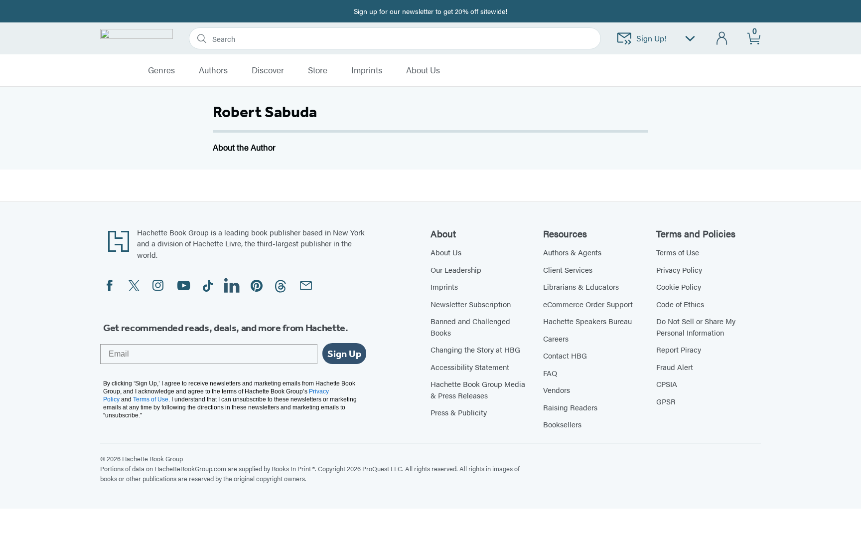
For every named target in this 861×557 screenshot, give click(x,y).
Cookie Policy (678, 286)
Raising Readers (570, 407)
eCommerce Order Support (588, 304)
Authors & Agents (572, 252)
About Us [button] (423, 70)
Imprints (366, 70)
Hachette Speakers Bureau (587, 321)
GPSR (666, 401)
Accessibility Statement (469, 367)
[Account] (722, 38)
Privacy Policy (679, 269)
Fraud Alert (674, 367)
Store (317, 70)
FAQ (550, 373)
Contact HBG (565, 355)
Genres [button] (161, 70)
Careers (556, 338)
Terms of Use (677, 252)
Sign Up (344, 354)
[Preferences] (690, 38)
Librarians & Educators (581, 286)
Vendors (556, 389)
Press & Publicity (458, 412)
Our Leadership (455, 269)
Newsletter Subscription (470, 304)
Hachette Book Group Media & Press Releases (477, 389)
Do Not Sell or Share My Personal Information (695, 327)
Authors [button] (213, 70)
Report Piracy (678, 349)
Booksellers (562, 424)
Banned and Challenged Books (470, 327)
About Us (445, 252)
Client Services (567, 269)
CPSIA (666, 383)
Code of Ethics (680, 304)
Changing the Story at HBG (475, 349)
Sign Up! (651, 38)
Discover (268, 70)
